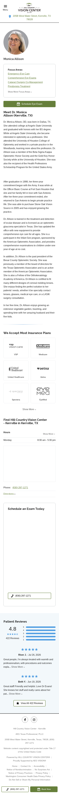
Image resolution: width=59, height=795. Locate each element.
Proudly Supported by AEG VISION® (29, 761)
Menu (5, 10)
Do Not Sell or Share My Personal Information (29, 780)
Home (14, 766)
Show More (28, 409)
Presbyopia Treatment (19, 86)
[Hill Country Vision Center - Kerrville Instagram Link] (34, 720)
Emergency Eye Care (19, 74)
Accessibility (39, 766)
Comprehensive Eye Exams (22, 78)
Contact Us (26, 766)
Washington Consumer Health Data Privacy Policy (28, 776)
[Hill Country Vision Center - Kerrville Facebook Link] (25, 720)
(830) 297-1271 (20, 487)
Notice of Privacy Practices (20, 773)
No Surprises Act (42, 769)
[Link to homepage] (29, 8)
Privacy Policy (42, 773)
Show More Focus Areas (19, 92)
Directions (8, 494)
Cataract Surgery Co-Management (25, 82)
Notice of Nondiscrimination (19, 769)
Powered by (28, 757)
